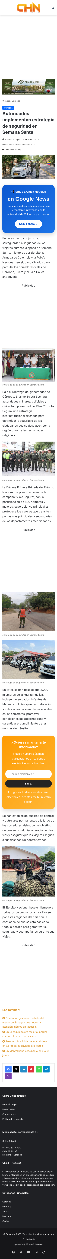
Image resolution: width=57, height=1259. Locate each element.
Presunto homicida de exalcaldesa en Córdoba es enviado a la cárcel (24, 1043)
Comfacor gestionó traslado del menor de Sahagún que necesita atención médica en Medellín (23, 1022)
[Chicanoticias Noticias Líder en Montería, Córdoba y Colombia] (28, 7)
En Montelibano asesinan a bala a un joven (25, 1053)
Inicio (7, 101)
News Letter (8, 1109)
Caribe (5, 1221)
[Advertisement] (28, 48)
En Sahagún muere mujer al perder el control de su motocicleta (24, 1034)
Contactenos (9, 1114)
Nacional (6, 1216)
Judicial (6, 1211)
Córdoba (16, 101)
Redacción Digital (12, 139)
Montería (6, 1206)
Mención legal (9, 1104)
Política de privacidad (13, 1119)
